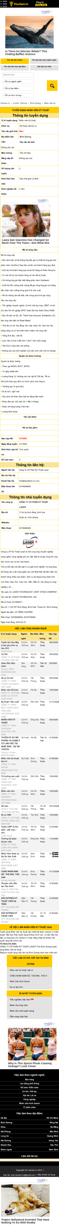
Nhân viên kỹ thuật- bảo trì (21, 970)
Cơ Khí (4, 654)
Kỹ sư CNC (6, 814)
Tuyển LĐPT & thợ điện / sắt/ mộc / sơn (9, 829)
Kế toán (4, 805)
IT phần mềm (29, 1107)
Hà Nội (34, 689)
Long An (5, 1135)
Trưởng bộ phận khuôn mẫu (8, 840)
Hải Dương (33, 900)
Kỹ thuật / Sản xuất (10, 701)
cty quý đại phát (8, 880)
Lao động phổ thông (29, 1083)
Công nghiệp (29, 1099)
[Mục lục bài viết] (55, 855)
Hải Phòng (33, 679)
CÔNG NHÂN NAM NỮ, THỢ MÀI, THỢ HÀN (10, 874)
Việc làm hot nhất (44, 66)
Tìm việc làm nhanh (15, 60)
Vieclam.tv (5, 103)
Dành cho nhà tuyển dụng (22, 1010)
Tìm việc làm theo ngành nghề (44, 60)
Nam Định (53, 1149)
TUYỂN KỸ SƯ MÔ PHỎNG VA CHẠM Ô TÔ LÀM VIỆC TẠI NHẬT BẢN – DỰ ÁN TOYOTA (10, 743)
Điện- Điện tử (24, 900)
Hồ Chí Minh (34, 644)
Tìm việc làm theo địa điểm (14, 66)
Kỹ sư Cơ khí (7, 677)
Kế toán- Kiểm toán (29, 1087)
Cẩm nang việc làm (19, 1016)
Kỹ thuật (25, 737)
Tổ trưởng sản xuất (10, 776)
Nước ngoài (6, 1149)
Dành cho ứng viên (19, 1005)
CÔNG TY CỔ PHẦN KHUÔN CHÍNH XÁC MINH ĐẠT (10, 820)
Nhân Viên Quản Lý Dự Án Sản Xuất (10, 855)
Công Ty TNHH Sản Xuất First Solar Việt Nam (10, 892)
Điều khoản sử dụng (46, 1174)
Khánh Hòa (6, 1144)
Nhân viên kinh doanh (29, 1103)
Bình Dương (35, 103)
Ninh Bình (33, 855)
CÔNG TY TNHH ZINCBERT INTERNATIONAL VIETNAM (9, 798)
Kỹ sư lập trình (16, 986)
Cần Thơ (54, 1144)
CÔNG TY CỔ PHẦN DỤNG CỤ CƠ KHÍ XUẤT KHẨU (10, 695)
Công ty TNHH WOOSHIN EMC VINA (8, 672)
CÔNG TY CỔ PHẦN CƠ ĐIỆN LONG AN (10, 659)
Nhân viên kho (8, 790)
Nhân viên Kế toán (9, 689)
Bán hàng (23, 665)
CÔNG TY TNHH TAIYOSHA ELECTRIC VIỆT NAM (8, 730)
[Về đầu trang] (56, 1222)
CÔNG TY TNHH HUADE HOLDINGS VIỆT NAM (10, 683)
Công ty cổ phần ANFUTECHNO (8, 754)
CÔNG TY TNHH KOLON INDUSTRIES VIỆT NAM (9, 769)
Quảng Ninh (52, 1135)
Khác (3, 1126)
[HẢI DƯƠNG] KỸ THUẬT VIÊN (9, 914)
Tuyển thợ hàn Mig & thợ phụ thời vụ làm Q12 (10, 645)
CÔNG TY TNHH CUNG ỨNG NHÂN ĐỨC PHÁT (9, 847)
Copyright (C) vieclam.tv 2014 (29, 1170)
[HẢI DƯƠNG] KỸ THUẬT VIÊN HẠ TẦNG (9, 901)
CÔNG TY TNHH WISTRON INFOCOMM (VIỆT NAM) (9, 864)
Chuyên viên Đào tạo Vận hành (9, 885)
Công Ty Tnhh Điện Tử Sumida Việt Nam (10, 810)
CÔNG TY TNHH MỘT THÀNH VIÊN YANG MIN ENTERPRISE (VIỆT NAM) (10, 710)
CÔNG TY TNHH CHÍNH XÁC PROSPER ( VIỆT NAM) (9, 783)
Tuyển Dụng (6, 651)
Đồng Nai (35, 719)
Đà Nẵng (54, 1126)
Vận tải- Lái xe (29, 1095)
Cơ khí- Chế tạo (20, 103)
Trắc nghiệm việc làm (20, 999)
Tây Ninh (34, 814)
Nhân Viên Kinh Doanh (20, 981)
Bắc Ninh (35, 701)
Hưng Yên (53, 1140)
